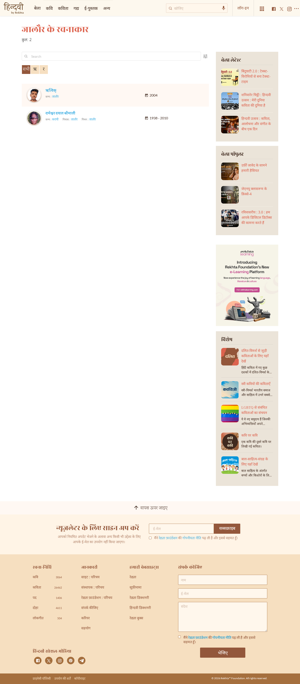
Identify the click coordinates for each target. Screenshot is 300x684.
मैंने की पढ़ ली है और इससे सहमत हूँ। (196, 538)
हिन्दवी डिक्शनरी (140, 608)
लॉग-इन (243, 7)
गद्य (76, 8)
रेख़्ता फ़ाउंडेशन (168, 538)
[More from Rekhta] (262, 8)
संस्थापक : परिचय (92, 588)
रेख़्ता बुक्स (136, 618)
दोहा (47, 608)
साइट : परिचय (90, 577)
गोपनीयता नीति (192, 538)
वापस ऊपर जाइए (154, 508)
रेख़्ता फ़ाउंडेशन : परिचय (96, 598)
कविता (63, 8)
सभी (26, 69)
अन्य (106, 8)
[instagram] (59, 660)
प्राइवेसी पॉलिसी (42, 678)
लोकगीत (47, 618)
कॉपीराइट (79, 678)
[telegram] (81, 660)
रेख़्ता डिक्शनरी (139, 598)
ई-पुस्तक (91, 8)
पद (47, 598)
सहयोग (85, 628)
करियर (85, 618)
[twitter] (48, 660)
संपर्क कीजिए (89, 608)
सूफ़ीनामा (135, 588)
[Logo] (14, 8)
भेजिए (223, 652)
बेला (37, 8)
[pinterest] (70, 660)
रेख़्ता (133, 577)
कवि (49, 8)
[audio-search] (223, 8)
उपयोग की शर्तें (62, 678)
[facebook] (38, 660)
